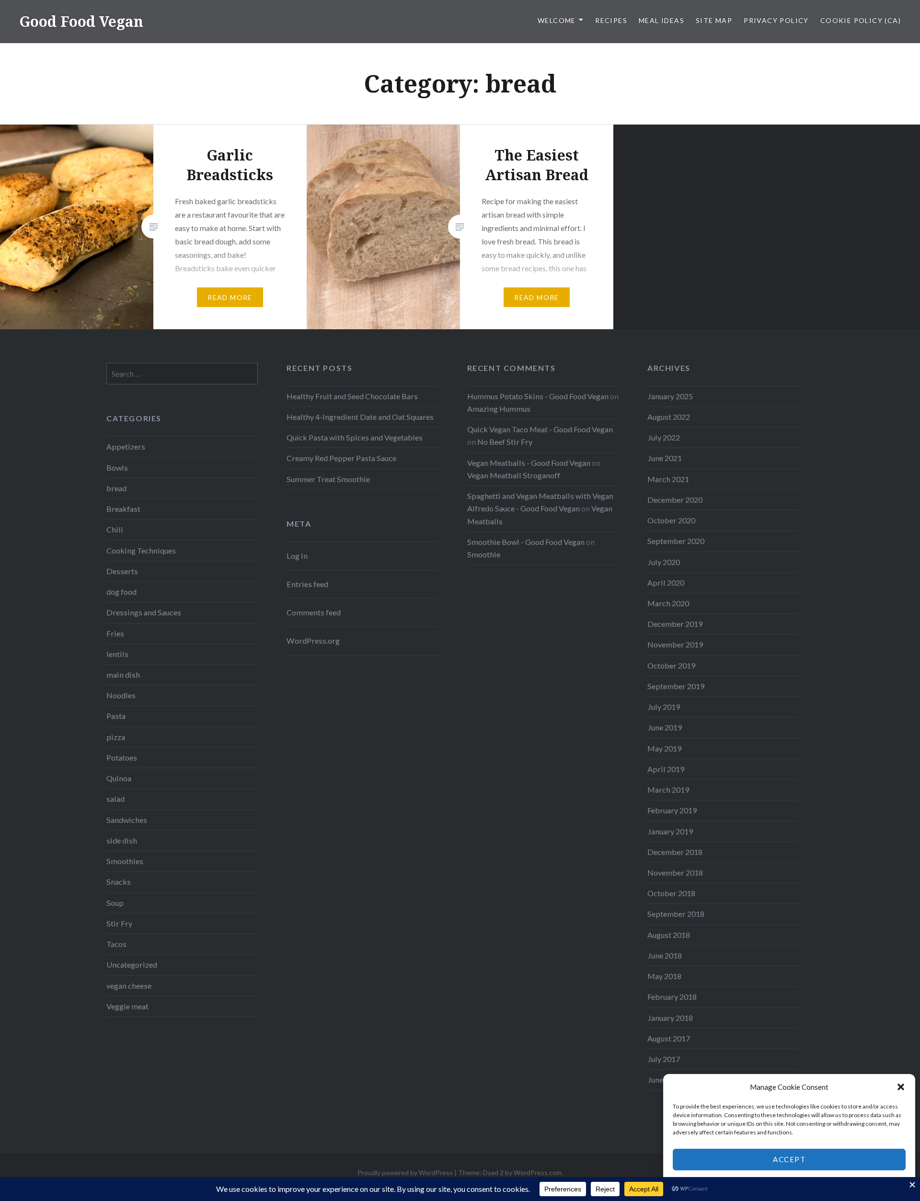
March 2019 (668, 789)
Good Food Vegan (81, 21)
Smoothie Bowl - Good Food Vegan (526, 541)
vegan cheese (128, 985)
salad (115, 798)
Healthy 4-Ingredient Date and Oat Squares (360, 416)
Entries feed (307, 584)
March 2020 (668, 603)
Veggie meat (127, 1006)
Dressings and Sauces (143, 612)
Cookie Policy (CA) (860, 20)
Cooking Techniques (141, 550)
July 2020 (663, 561)
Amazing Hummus (498, 408)
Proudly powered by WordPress (405, 1172)
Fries (115, 633)
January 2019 (670, 831)
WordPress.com (538, 1172)
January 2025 (670, 396)
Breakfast (123, 508)
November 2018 (675, 872)
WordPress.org (313, 640)
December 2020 (674, 499)
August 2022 (668, 416)
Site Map (714, 20)
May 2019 (664, 748)
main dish (123, 674)
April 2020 (665, 582)
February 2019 (672, 810)
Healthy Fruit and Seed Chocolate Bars (352, 396)
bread (116, 488)
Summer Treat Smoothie (328, 479)
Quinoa (118, 778)
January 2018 (670, 1017)
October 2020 (671, 520)
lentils (117, 653)
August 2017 (668, 1038)
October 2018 (671, 893)
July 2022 (663, 437)
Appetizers (125, 446)
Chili (114, 529)
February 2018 (672, 996)
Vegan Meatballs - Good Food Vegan (528, 462)
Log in (297, 555)
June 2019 (664, 727)
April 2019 (665, 769)
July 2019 (663, 706)
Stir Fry (119, 923)
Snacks (118, 881)
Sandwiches (126, 819)
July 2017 (663, 1058)
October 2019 (671, 665)
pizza (115, 736)
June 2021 (664, 457)
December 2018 (674, 851)
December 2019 (674, 623)
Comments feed (314, 612)
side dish (121, 840)
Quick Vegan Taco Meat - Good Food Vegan (540, 429)
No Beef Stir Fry (504, 441)
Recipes (611, 20)
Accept (789, 1159)
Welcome (557, 20)
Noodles (121, 695)
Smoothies (124, 861)
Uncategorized (131, 964)
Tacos (116, 943)
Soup (115, 902)
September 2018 (675, 913)
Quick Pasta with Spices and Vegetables (355, 437)
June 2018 (664, 955)
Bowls (117, 467)
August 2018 (668, 934)
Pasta (116, 715)
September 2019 (675, 686)
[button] (901, 1087)
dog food (121, 591)
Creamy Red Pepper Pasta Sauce (341, 457)
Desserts (122, 571)
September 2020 (675, 540)
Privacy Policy (776, 20)
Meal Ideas (661, 20)
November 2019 (675, 644)
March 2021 (668, 479)
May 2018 (664, 976)
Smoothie (483, 554)
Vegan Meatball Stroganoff (513, 475)
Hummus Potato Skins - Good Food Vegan (538, 396)
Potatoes (121, 757)
